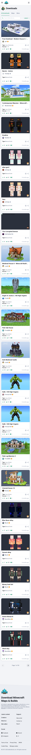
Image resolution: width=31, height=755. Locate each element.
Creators (3, 717)
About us (3, 721)
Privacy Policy (13, 742)
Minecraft (3, 708)
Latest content (5, 714)
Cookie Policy (4, 746)
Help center (19, 718)
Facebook (5, 733)
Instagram (5, 736)
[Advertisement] (15, 676)
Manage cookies (14, 746)
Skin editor (4, 724)
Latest (26, 18)
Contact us (19, 721)
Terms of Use (4, 742)
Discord (20, 733)
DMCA (20, 742)
